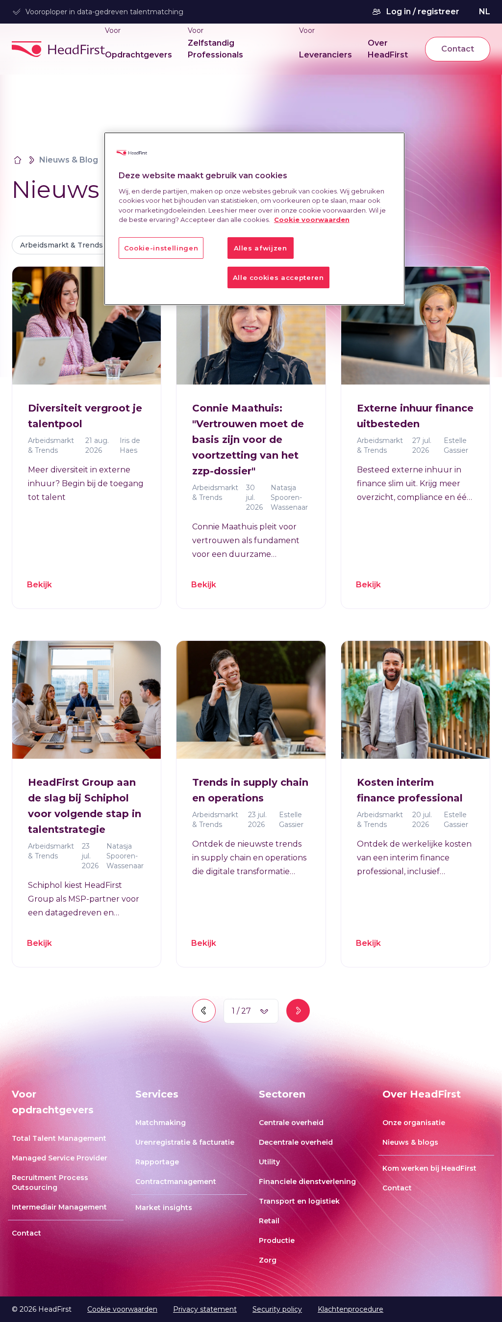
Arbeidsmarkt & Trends (61, 245)
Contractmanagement (175, 1181)
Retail (269, 1220)
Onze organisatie (413, 1122)
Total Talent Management (59, 1138)
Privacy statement (205, 1309)
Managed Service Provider (59, 1158)
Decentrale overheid (296, 1142)
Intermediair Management (59, 1207)
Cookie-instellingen (161, 248)
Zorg (267, 1260)
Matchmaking (160, 1122)
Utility (269, 1161)
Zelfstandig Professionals (215, 48)
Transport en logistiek (299, 1201)
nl (484, 11)
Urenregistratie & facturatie (184, 1142)
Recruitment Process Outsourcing (50, 1182)
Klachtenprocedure (350, 1309)
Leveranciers (325, 54)
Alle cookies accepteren (278, 277)
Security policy (277, 1309)
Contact (457, 49)
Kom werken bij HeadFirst (429, 1168)
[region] (254, 218)
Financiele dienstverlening (307, 1181)
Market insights (163, 1207)
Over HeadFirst (388, 48)
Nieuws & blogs (410, 1142)
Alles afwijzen (260, 248)
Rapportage (157, 1161)
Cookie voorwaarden (122, 1309)
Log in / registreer (422, 11)
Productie (277, 1240)
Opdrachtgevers (138, 54)
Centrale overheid (291, 1122)
